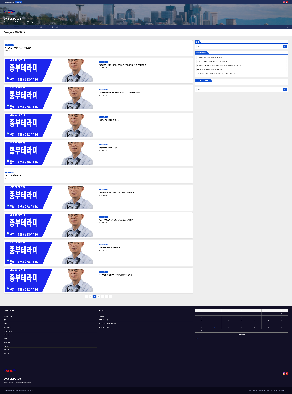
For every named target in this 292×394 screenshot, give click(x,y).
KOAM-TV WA (12, 19)
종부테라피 (7, 44)
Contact (15, 27)
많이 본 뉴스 (7, 327)
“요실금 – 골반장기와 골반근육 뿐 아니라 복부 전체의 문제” (120, 92)
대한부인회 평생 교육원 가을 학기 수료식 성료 (209, 57)
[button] (287, 27)
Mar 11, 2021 (9, 50)
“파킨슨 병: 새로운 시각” (108, 148)
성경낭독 (6, 334)
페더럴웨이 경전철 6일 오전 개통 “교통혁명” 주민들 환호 (212, 61)
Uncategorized (8, 316)
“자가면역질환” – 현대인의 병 (109, 247)
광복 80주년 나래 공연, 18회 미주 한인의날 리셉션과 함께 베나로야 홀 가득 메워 (219, 65)
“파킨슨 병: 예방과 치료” (13, 175)
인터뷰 (6, 338)
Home (7, 27)
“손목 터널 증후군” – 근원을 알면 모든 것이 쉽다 (116, 220)
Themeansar (30, 390)
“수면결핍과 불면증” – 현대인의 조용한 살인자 (115, 275)
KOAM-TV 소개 (26, 27)
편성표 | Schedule (61, 27)
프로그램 (12, 44)
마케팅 (6, 323)
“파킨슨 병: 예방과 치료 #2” (109, 120)
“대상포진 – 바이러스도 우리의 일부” (18, 48)
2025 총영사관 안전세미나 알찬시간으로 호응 (209, 69)
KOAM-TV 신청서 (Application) (43, 27)
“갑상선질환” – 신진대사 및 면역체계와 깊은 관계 (116, 192)
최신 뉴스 (6, 346)
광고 (5, 320)
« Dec (196, 338)
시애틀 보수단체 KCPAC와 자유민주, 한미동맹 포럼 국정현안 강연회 (216, 73)
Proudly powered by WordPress (11, 390)
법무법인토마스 (8, 331)
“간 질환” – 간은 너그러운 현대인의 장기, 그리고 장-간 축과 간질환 (122, 65)
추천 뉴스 (6, 349)
